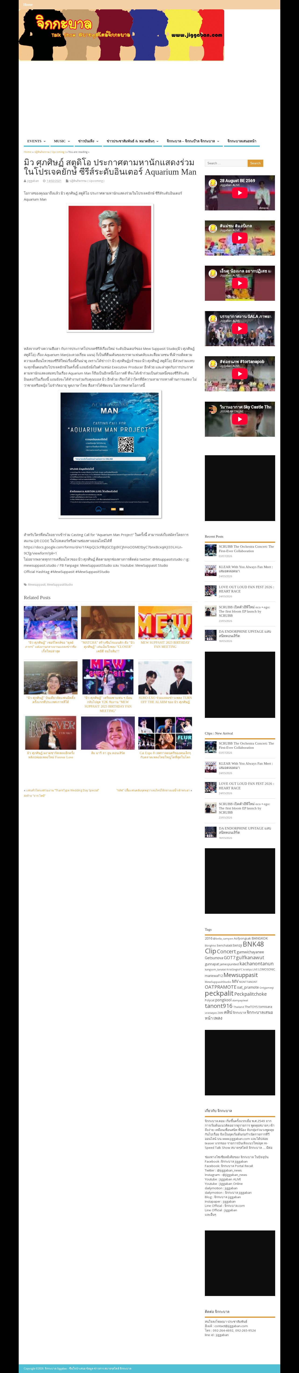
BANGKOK (260, 938)
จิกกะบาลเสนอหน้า (242, 141)
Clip (210, 950)
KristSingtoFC (234, 969)
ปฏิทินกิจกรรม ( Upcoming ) (87, 181)
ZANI (220, 1012)
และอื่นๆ (210, 1214)
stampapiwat (240, 1000)
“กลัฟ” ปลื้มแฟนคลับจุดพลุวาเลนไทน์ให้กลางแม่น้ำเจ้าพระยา (153, 790)
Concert (226, 951)
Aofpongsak (242, 938)
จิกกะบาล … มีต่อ (260, 1147)
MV (235, 981)
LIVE (255, 969)
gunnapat (212, 964)
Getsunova (214, 957)
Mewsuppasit (37, 585)
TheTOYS (251, 1007)
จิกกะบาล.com (234, 1206)
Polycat (209, 1000)
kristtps (247, 969)
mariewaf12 (214, 975)
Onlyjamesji (267, 987)
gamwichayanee (250, 951)
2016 (208, 938)
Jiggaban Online (231, 1184)
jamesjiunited (229, 964)
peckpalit (219, 993)
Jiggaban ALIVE (230, 1179)
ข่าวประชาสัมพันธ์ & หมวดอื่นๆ (130, 141)
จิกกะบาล (239, 1012)
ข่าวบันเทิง (86, 141)
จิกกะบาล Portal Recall (237, 1166)
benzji (237, 945)
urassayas (211, 1012)
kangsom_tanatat (215, 969)
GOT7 (229, 957)
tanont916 (219, 1006)
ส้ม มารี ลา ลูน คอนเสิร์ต (108, 753)
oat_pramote (248, 987)
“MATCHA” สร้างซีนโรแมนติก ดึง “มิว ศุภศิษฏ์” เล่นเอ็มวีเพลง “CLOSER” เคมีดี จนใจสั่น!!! (108, 647)
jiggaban (33, 181)
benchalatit (224, 945)
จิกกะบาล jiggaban (234, 1161)
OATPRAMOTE (220, 987)
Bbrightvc (210, 945)
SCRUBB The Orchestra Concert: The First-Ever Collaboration (246, 548)
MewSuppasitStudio (60, 585)
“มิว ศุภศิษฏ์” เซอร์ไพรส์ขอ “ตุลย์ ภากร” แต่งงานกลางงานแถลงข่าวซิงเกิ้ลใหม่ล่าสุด (50, 647)
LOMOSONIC (266, 969)
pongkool (223, 999)
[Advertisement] (149, 102)
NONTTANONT (248, 982)
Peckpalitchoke (250, 994)
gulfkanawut (250, 957)
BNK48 (253, 944)
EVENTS (34, 141)
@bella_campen (223, 938)
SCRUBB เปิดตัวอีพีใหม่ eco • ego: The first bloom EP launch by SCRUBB (244, 611)
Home (28, 5)
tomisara (265, 1006)
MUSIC (60, 141)
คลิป (228, 1012)
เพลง (218, 1018)
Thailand (238, 1007)
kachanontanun (256, 963)
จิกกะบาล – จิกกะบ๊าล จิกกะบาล (191, 141)
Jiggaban (230, 1210)
